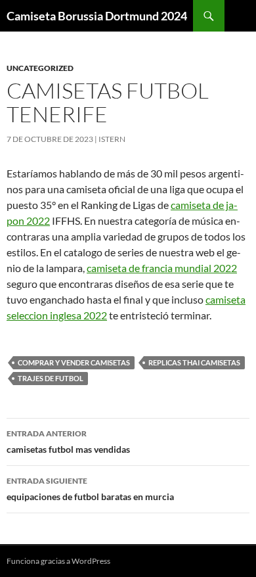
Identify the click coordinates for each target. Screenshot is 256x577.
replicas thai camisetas (194, 362)
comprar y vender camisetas (74, 362)
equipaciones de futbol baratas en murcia (90, 489)
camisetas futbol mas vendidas (68, 441)
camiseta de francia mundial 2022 (162, 268)
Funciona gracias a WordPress (58, 561)
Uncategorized (40, 68)
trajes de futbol (50, 378)
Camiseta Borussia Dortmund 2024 (97, 16)
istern (111, 139)
